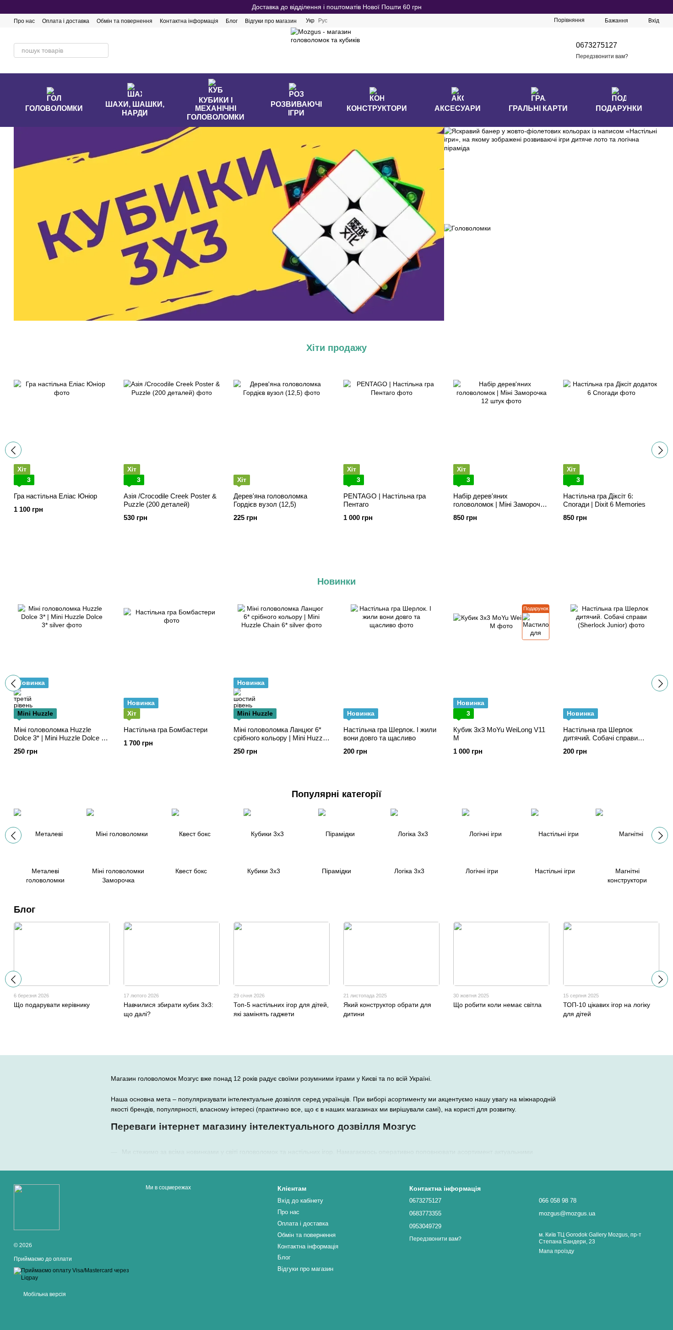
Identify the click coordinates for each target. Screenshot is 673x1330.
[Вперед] (659, 450)
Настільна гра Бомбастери (165, 729)
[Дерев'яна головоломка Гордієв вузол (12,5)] (281, 428)
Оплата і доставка (65, 21)
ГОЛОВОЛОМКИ (54, 108)
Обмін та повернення (124, 21)
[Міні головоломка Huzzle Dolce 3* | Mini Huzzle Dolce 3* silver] (62, 661)
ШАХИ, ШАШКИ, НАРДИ (134, 108)
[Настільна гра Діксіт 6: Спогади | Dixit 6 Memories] (611, 428)
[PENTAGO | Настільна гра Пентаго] (391, 428)
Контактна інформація (189, 21)
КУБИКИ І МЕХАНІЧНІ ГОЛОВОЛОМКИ (215, 108)
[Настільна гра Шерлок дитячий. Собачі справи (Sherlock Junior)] (611, 661)
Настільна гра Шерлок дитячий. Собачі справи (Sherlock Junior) (600, 738)
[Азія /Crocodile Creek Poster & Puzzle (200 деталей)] (172, 428)
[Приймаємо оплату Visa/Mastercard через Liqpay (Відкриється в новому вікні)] (73, 1274)
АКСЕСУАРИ (457, 108)
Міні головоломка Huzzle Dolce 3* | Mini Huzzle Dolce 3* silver (61, 738)
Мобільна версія (44, 1294)
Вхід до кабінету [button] (300, 1200)
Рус (322, 20)
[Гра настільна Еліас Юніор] (62, 428)
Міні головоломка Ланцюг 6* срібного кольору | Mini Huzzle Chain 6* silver (280, 738)
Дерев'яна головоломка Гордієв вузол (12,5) (270, 500)
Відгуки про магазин (271, 21)
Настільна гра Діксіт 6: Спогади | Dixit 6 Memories (604, 500)
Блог (232, 21)
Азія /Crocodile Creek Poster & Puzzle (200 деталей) (170, 500)
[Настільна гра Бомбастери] (172, 661)
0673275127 (596, 45)
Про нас (24, 21)
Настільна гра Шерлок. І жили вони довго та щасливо (389, 734)
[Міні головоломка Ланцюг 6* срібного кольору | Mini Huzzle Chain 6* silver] (281, 661)
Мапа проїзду (556, 1251)
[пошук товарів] (101, 50)
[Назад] (13, 450)
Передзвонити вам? (602, 56)
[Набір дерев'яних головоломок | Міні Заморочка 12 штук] (501, 428)
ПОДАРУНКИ (619, 108)
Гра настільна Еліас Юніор (55, 496)
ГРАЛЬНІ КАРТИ (538, 108)
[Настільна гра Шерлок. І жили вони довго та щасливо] (391, 661)
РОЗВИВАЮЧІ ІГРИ (296, 108)
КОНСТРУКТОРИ (377, 108)
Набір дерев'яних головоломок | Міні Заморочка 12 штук (500, 504)
